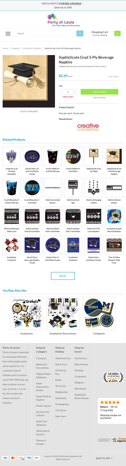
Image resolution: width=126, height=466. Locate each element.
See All (62, 276)
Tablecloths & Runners (43, 432)
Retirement (80, 388)
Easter (58, 379)
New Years (60, 416)
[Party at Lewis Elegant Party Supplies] (63, 20)
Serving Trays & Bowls (43, 413)
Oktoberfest (61, 392)
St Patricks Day (61, 372)
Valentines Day (63, 358)
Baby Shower (81, 364)
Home (5, 48)
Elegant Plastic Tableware (43, 375)
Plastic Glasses (43, 405)
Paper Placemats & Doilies (42, 387)
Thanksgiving (62, 404)
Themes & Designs (41, 442)
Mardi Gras (61, 364)
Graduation (80, 376)
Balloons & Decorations (42, 366)
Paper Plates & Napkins (43, 398)
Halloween (60, 398)
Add (99, 92)
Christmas (60, 410)
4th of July (60, 386)
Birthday (79, 370)
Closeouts (41, 358)
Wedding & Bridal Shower (82, 396)
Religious (79, 382)
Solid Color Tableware (42, 423)
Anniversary (81, 358)
